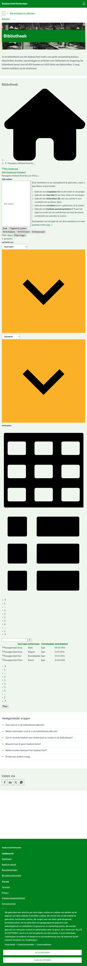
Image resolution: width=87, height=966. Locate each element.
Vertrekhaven (23, 232)
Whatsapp (21, 782)
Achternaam (34, 644)
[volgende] (5, 634)
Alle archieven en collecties (22, 13)
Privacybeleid (10, 944)
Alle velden (7, 179)
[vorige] (5, 600)
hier (49, 225)
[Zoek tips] (31, 204)
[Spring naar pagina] (29, 640)
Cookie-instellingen (43, 944)
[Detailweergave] (43, 594)
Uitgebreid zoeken (18, 228)
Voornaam (23, 644)
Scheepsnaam (38, 232)
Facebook (4, 782)
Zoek (5, 228)
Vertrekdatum (61, 644)
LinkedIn (10, 782)
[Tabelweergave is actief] (43, 510)
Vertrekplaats (9, 232)
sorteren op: (7, 242)
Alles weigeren (42, 952)
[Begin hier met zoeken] (44, 160)
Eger (10, 235)
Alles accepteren (42, 960)
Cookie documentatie (26, 944)
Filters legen (19, 235)
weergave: (7, 425)
